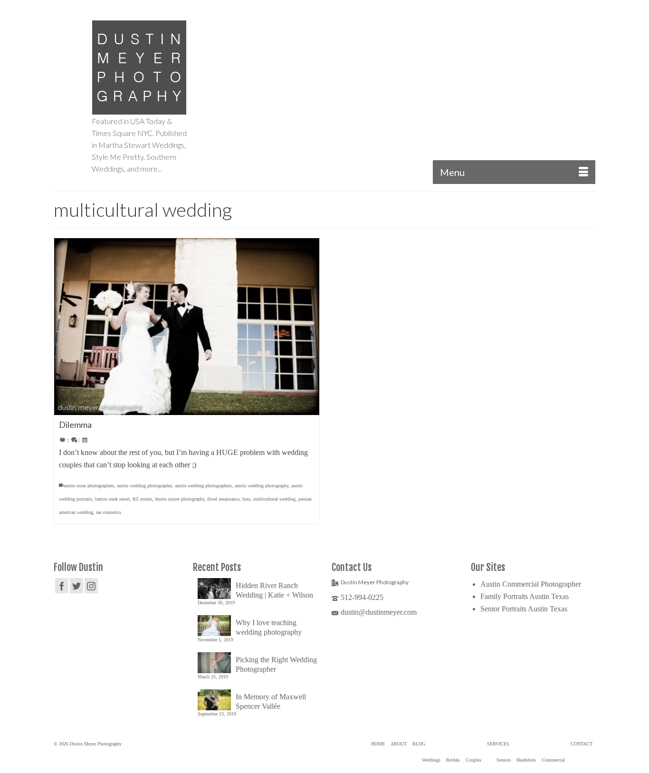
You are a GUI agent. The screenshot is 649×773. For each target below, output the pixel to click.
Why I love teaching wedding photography (269, 627)
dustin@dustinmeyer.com (379, 612)
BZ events (142, 499)
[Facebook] (61, 585)
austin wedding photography (261, 485)
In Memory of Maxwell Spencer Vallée (271, 701)
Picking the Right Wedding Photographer (276, 664)
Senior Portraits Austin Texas (523, 609)
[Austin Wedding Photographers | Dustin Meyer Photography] (139, 67)
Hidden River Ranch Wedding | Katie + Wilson (274, 590)
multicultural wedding (274, 499)
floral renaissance (223, 499)
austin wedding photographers (203, 485)
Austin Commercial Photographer (530, 584)
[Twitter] (76, 585)
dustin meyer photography (179, 499)
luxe (246, 499)
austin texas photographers (89, 485)
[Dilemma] (186, 326)
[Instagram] (91, 585)
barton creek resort (112, 499)
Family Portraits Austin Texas (524, 596)
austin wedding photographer (144, 485)
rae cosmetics (108, 512)
